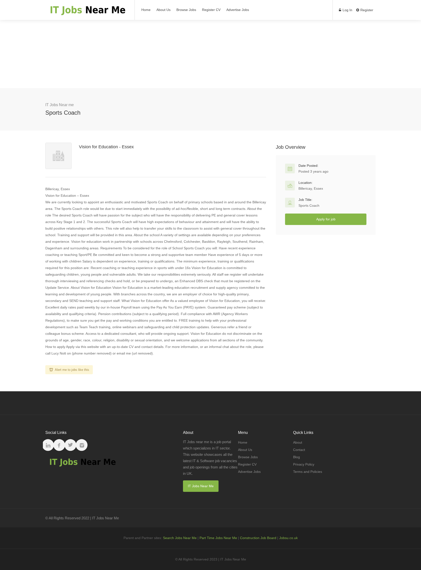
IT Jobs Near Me (201, 486)
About (297, 442)
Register (366, 10)
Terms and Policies (307, 472)
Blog (296, 457)
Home (146, 10)
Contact (299, 450)
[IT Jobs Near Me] (86, 12)
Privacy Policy (303, 464)
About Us (163, 10)
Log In (347, 10)
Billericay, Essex (310, 188)
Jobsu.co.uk (288, 538)
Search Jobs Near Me (180, 538)
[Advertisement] (210, 54)
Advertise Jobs (237, 10)
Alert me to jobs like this (72, 370)
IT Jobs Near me (59, 105)
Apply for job (325, 219)
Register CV (211, 10)
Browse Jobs (186, 10)
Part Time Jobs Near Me (218, 538)
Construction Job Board (258, 538)
